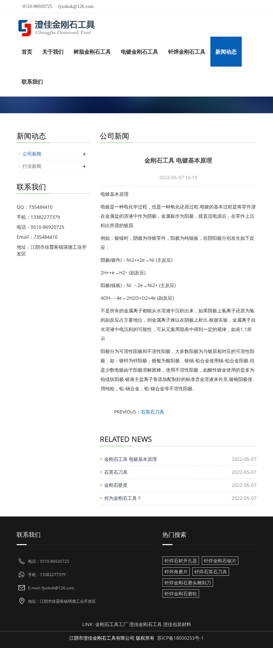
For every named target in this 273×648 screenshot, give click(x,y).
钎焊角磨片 (176, 571)
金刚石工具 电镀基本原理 (130, 459)
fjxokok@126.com (76, 6)
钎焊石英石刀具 (210, 571)
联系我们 (32, 81)
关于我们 (53, 51)
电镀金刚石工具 (139, 51)
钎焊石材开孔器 (180, 560)
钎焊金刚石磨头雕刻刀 (187, 582)
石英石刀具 (152, 412)
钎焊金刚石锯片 (220, 560)
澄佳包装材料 (177, 624)
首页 (27, 51)
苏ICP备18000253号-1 (180, 638)
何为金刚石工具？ (122, 498)
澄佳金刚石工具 (145, 624)
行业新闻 (32, 166)
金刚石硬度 (116, 485)
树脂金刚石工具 (92, 51)
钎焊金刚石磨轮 (180, 593)
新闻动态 (226, 51)
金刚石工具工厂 (111, 624)
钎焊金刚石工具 (186, 51)
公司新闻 (32, 154)
